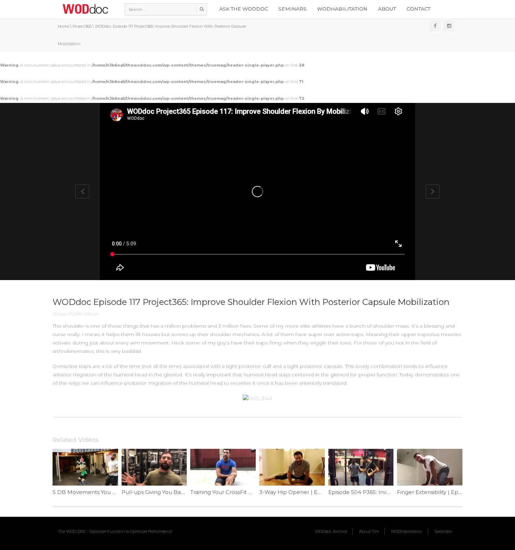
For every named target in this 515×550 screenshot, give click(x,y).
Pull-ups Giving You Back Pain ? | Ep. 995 (175, 492)
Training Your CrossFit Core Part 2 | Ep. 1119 (246, 492)
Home (63, 26)
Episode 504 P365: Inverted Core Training (383, 492)
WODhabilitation (342, 9)
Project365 (82, 26)
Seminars (293, 9)
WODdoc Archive (331, 531)
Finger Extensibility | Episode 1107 (441, 492)
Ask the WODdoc (243, 9)
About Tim (369, 531)
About (387, 9)
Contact (418, 9)
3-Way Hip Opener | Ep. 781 (295, 492)
